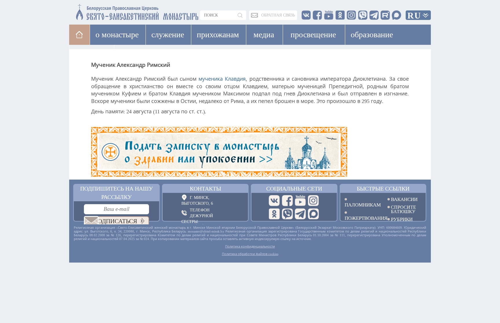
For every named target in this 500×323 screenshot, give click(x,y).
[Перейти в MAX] (313, 213)
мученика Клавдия (222, 79)
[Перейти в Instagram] (313, 200)
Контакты (205, 188)
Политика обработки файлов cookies (250, 254)
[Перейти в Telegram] (300, 213)
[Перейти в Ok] (274, 213)
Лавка (132, 54)
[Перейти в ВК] (274, 200)
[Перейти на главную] (102, 11)
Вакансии (404, 199)
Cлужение (167, 34)
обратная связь (278, 15)
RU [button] (414, 15)
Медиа (263, 34)
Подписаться (115, 221)
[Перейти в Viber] (287, 213)
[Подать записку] (250, 152)
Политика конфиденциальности (250, 246)
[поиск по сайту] (240, 15)
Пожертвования (362, 217)
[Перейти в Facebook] (287, 200)
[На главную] (79, 34)
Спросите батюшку (403, 209)
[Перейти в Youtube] (300, 200)
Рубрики (402, 219)
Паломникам (362, 204)
